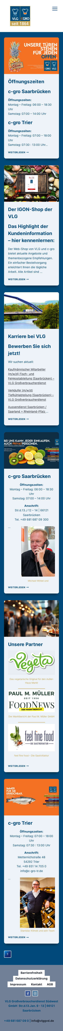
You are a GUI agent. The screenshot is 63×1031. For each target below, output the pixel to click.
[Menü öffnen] (54, 16)
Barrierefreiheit (31, 972)
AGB (50, 984)
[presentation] (31, 55)
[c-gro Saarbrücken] (28, 993)
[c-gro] (35, 993)
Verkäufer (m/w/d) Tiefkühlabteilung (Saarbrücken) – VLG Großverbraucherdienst (31, 395)
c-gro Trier (20, 823)
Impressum (18, 984)
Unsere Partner (25, 644)
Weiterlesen (18, 152)
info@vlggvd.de (42, 1020)
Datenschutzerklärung (31, 978)
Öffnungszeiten (26, 81)
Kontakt (36, 984)
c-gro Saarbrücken (29, 476)
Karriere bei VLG (27, 336)
